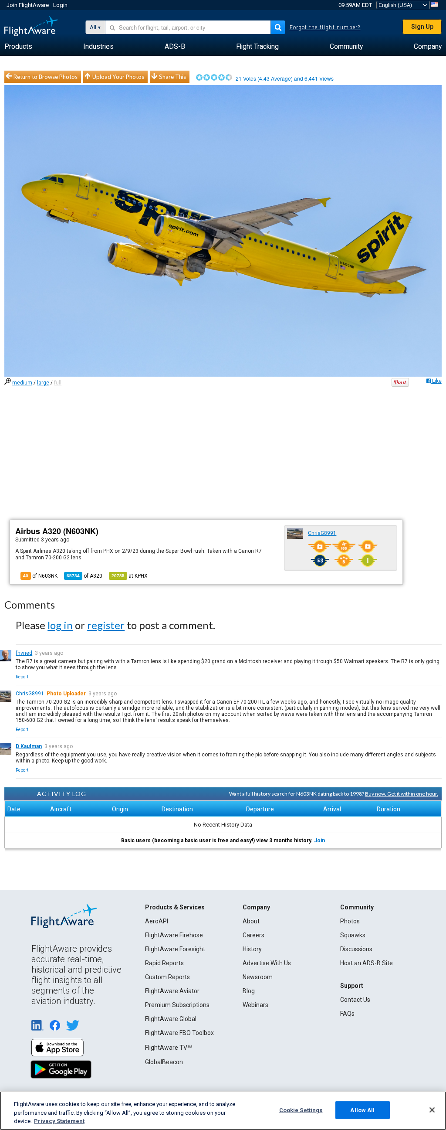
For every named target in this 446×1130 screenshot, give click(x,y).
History (252, 949)
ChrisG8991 (322, 533)
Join (319, 840)
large (43, 383)
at (130, 576)
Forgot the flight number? (325, 27)
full (57, 383)
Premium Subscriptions (177, 1004)
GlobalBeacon (164, 1062)
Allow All (362, 1109)
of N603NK (40, 576)
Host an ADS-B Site (366, 963)
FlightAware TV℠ (168, 1047)
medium (22, 383)
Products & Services (175, 907)
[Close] (432, 1110)
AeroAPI (156, 921)
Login (60, 5)
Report (22, 677)
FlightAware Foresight (175, 949)
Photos (350, 921)
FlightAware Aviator (172, 990)
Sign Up (422, 26)
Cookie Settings (301, 1109)
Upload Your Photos (118, 76)
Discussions (356, 949)
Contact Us (355, 999)
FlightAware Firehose (174, 935)
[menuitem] (18, 46)
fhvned (24, 653)
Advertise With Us (267, 963)
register (106, 625)
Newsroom (258, 976)
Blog (249, 990)
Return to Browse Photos (46, 76)
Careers (253, 935)
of (84, 576)
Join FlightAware (28, 5)
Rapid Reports (164, 963)
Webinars (255, 1004)
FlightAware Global (170, 1018)
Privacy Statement (59, 1121)
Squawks (352, 935)
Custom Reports (167, 976)
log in (60, 625)
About (251, 921)
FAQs (347, 1013)
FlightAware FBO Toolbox (179, 1032)
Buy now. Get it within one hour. (401, 793)
